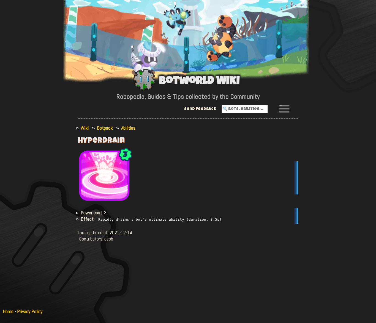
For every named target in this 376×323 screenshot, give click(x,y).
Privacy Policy (29, 311)
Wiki (85, 128)
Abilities (128, 128)
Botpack (105, 128)
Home (8, 311)
